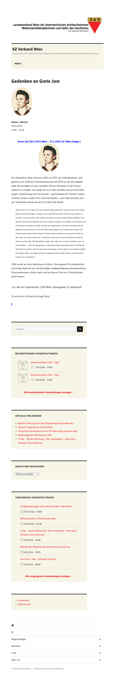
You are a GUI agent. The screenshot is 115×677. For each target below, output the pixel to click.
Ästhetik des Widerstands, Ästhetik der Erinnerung (45, 547)
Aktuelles (16, 646)
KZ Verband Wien (27, 49)
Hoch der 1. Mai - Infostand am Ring (38, 559)
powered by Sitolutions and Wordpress (49, 669)
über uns (15, 659)
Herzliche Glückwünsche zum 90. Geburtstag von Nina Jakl (47, 431)
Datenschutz (24, 604)
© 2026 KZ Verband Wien (21, 669)
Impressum (23, 600)
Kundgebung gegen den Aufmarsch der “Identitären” (46, 506)
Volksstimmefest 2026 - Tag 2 (45, 375)
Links (13, 653)
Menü (18, 63)
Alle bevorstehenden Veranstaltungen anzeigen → (49, 392)
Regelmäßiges (18, 639)
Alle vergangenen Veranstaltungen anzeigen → (49, 576)
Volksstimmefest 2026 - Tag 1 (45, 362)
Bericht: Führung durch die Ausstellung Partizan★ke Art (45, 423)
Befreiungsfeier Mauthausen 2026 (35, 435)
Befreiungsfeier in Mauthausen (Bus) (38, 518)
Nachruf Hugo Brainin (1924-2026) (35, 427)
